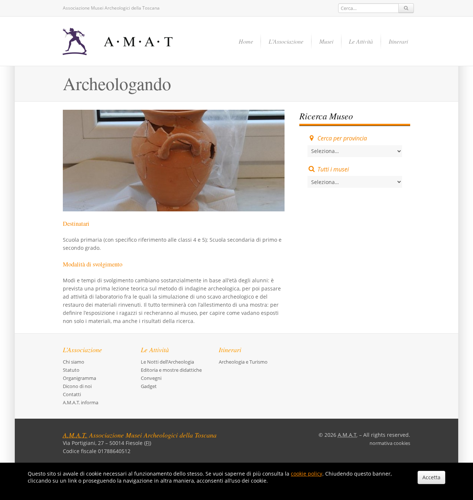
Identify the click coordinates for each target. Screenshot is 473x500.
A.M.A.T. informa (80, 402)
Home (246, 41)
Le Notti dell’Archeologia (167, 361)
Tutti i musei (333, 169)
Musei (326, 41)
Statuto (71, 370)
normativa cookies (390, 443)
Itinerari (398, 41)
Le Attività (361, 41)
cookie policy (306, 473)
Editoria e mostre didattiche (171, 370)
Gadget (149, 386)
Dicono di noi (77, 386)
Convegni (151, 378)
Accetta (431, 477)
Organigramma (79, 378)
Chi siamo (73, 361)
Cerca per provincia (342, 138)
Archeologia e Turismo (243, 361)
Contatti (72, 394)
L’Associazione (286, 41)
